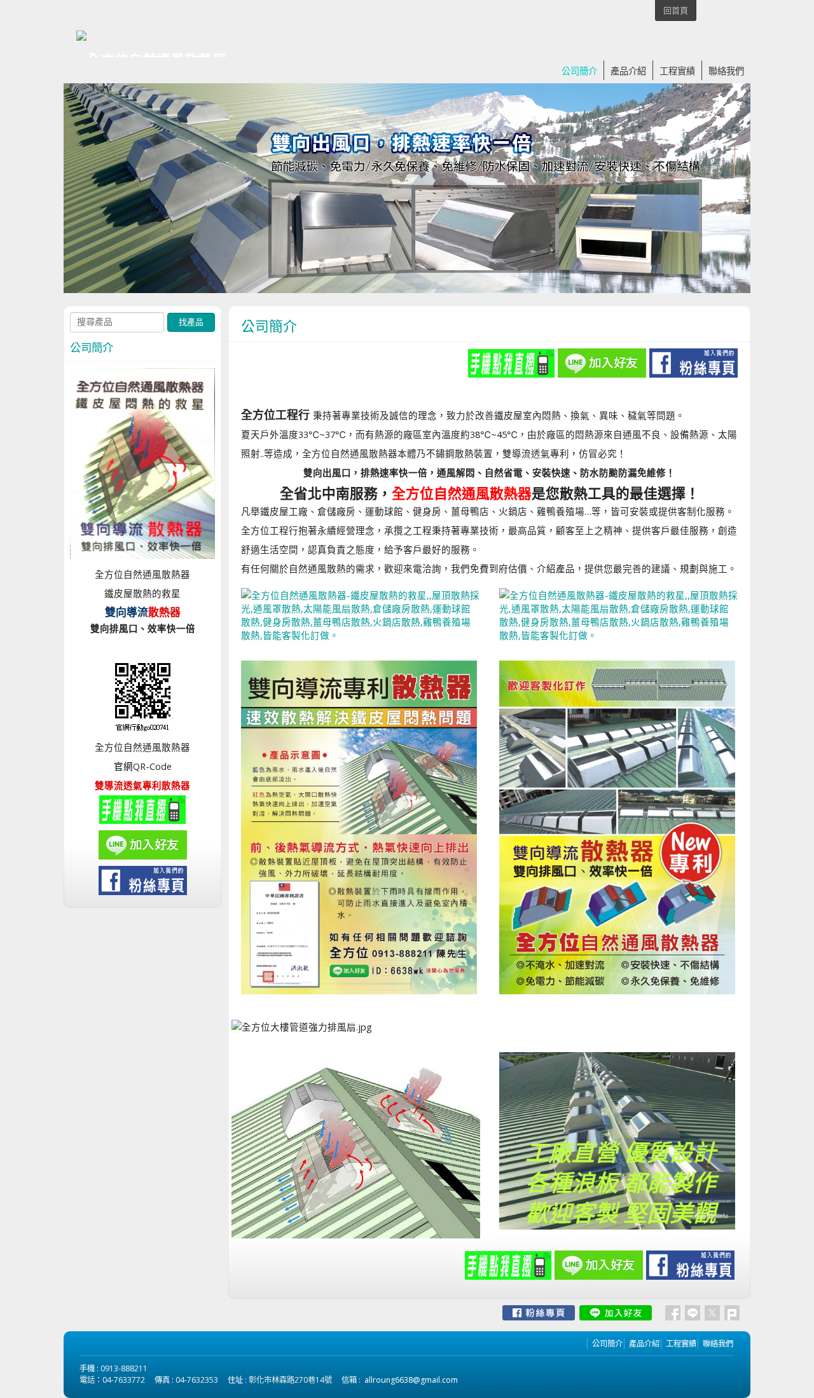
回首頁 (675, 10)
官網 (123, 766)
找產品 (191, 322)
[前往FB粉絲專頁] (538, 1312)
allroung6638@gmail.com (411, 1379)
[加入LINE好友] (615, 1312)
